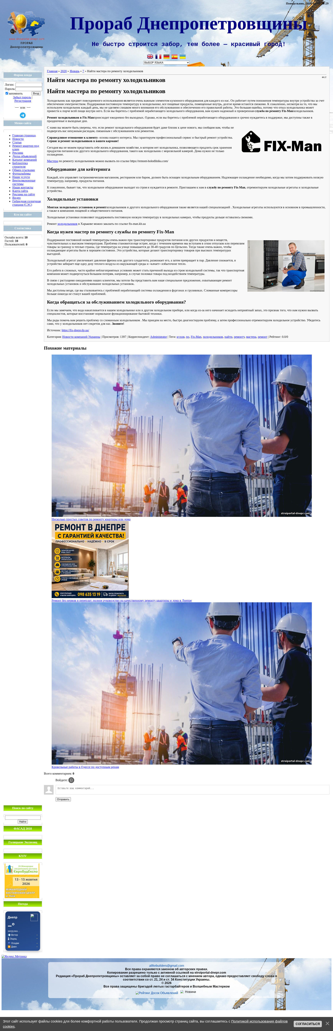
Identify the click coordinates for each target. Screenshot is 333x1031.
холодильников (67, 223)
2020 (64, 71)
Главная (52, 71)
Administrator (158, 336)
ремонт (262, 336)
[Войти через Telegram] (23, 115)
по (187, 336)
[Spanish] (175, 57)
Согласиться (308, 1024)
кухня (180, 336)
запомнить (16, 93)
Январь (74, 71)
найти (228, 336)
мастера (251, 336)
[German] (166, 57)
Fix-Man (196, 336)
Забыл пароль (22, 97)
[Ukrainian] (183, 57)
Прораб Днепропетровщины (188, 22)
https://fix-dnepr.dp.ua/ (75, 330)
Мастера (52, 161)
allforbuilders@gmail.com (166, 965)
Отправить (63, 799)
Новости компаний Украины (81, 336)
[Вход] (71, 780)
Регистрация (22, 100)
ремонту (239, 336)
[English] (150, 57)
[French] (158, 57)
